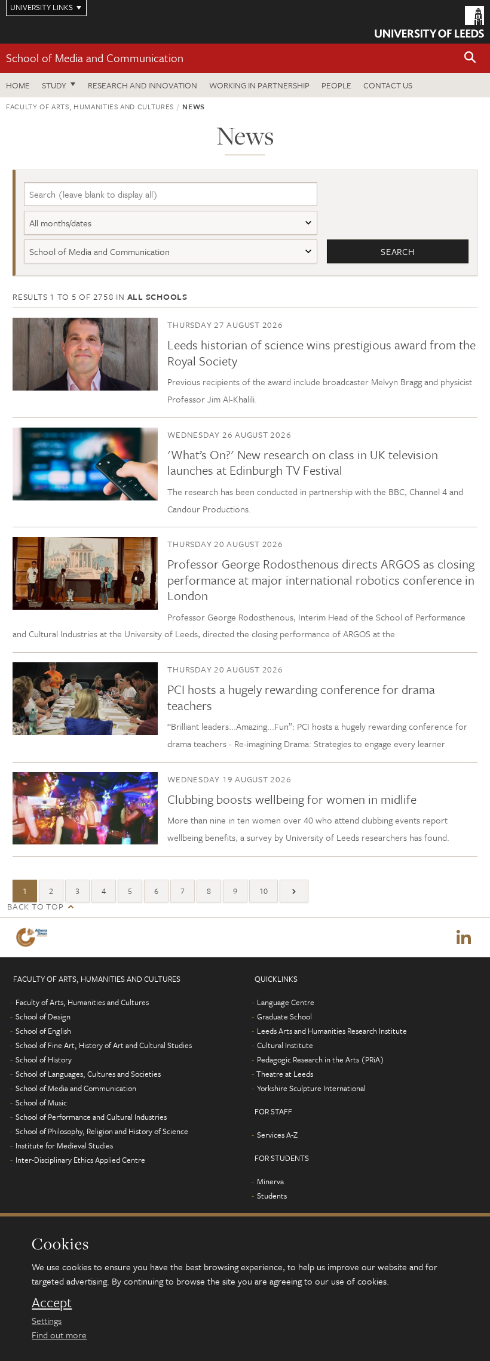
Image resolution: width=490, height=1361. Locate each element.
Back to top (35, 906)
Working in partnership (259, 85)
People (336, 85)
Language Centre (285, 1002)
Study (54, 85)
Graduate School (284, 1016)
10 (263, 891)
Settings (47, 1320)
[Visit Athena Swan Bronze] (34, 937)
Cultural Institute (285, 1045)
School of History (44, 1059)
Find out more (59, 1334)
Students (272, 1196)
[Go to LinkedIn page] (464, 937)
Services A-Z (277, 1135)
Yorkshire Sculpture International (311, 1088)
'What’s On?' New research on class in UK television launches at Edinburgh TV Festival (302, 462)
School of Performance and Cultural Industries (91, 1117)
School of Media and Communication (94, 58)
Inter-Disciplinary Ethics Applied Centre (80, 1160)
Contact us (387, 85)
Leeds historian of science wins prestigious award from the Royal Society (321, 352)
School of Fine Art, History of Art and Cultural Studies (104, 1045)
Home (18, 85)
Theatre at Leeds (284, 1074)
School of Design (43, 1016)
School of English (43, 1031)
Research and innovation (142, 85)
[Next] (294, 891)
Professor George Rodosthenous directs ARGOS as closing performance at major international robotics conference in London (320, 579)
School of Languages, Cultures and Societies (88, 1074)
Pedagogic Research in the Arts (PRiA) (320, 1059)
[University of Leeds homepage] (429, 22)
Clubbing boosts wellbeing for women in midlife (291, 799)
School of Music (41, 1102)
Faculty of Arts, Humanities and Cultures (90, 106)
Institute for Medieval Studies (64, 1145)
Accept (52, 1302)
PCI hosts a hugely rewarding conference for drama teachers (301, 697)
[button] (470, 58)
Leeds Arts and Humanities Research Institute (332, 1031)
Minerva (270, 1181)
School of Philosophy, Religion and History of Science (102, 1131)
